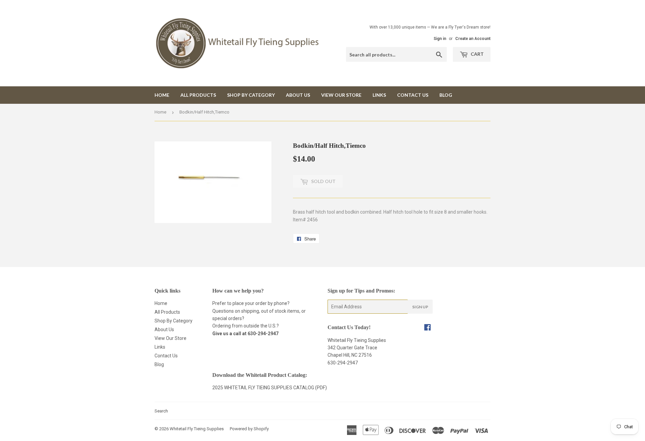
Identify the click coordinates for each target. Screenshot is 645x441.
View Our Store (341, 95)
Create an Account (472, 38)
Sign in (440, 38)
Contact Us (412, 95)
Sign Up (420, 306)
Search (161, 410)
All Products (198, 95)
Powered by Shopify (249, 428)
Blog (445, 95)
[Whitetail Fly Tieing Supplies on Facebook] (427, 328)
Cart (477, 54)
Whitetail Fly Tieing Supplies (197, 428)
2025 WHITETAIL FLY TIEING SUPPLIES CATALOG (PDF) (269, 387)
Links (379, 95)
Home (162, 95)
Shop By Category (251, 95)
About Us (298, 95)
